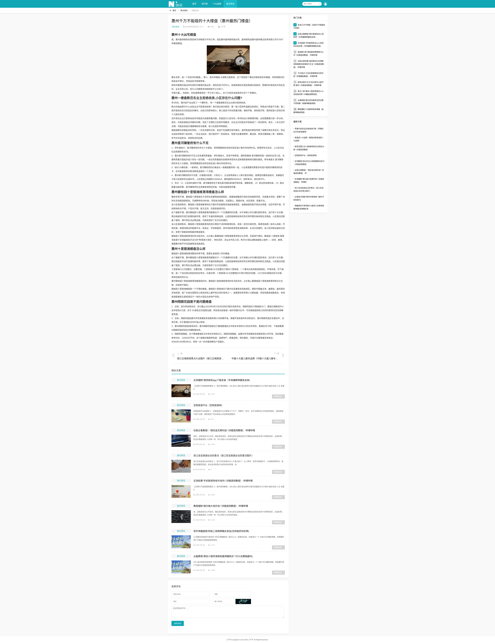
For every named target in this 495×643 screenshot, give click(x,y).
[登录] (325, 4)
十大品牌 (217, 4)
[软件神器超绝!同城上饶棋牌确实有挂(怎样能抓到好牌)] (181, 541)
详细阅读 (277, 396)
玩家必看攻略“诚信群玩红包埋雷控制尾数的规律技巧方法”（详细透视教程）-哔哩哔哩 (308, 64)
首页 (194, 4)
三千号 (228, 640)
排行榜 (204, 4)
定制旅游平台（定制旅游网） (208, 405)
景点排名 (230, 4)
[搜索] (320, 4)
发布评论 (177, 623)
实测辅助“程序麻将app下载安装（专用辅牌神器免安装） (222, 380)
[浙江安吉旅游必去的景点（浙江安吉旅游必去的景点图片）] (181, 466)
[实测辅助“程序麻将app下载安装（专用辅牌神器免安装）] (181, 390)
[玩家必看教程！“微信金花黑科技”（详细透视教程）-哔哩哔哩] (181, 441)
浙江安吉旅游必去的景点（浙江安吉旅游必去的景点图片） (223, 455)
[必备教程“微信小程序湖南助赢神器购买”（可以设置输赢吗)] (181, 566)
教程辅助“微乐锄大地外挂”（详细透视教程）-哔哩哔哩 (220, 506)
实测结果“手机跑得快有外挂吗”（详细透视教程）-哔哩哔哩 (223, 481)
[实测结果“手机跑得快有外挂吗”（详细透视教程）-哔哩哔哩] (181, 491)
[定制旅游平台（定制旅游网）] (181, 415)
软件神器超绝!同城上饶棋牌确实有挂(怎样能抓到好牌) (221, 531)
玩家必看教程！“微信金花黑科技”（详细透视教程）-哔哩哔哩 (224, 430)
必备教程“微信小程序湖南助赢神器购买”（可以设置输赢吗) (223, 556)
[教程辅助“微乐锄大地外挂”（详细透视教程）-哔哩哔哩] (181, 516)
